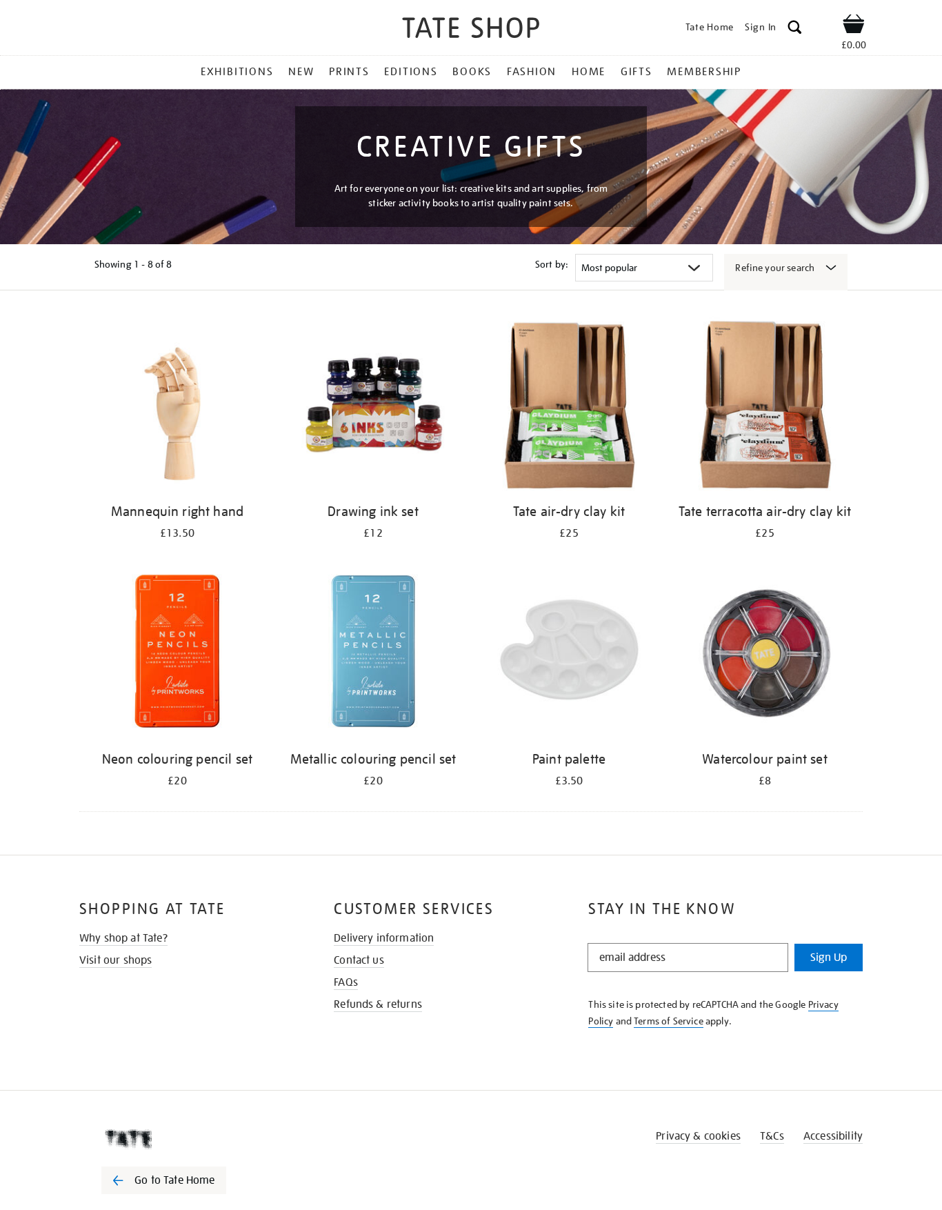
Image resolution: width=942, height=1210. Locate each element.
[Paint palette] (569, 654)
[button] (795, 29)
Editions (410, 72)
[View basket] (854, 26)
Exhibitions (237, 72)
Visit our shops (115, 960)
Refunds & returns (378, 1004)
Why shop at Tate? (123, 938)
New (301, 72)
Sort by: (551, 264)
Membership (704, 72)
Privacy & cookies (698, 1136)
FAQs (346, 982)
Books (472, 72)
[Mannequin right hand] (177, 406)
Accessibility (833, 1136)
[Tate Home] (188, 1139)
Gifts (636, 72)
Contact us (359, 960)
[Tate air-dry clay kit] (569, 406)
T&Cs (772, 1136)
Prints (349, 72)
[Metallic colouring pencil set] (373, 654)
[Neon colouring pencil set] (177, 654)
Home (588, 72)
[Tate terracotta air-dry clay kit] (764, 406)
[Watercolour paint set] (764, 654)
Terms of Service (668, 1021)
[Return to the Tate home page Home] (471, 30)
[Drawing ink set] (373, 406)
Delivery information (384, 938)
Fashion (532, 72)
